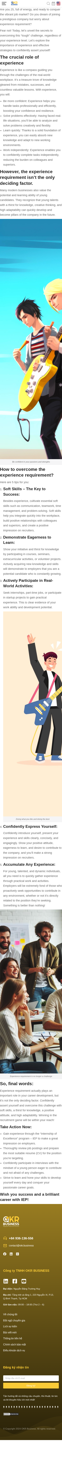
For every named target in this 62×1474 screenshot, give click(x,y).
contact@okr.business (21, 1245)
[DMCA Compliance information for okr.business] (11, 1414)
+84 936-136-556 (21, 1238)
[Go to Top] (55, 1451)
